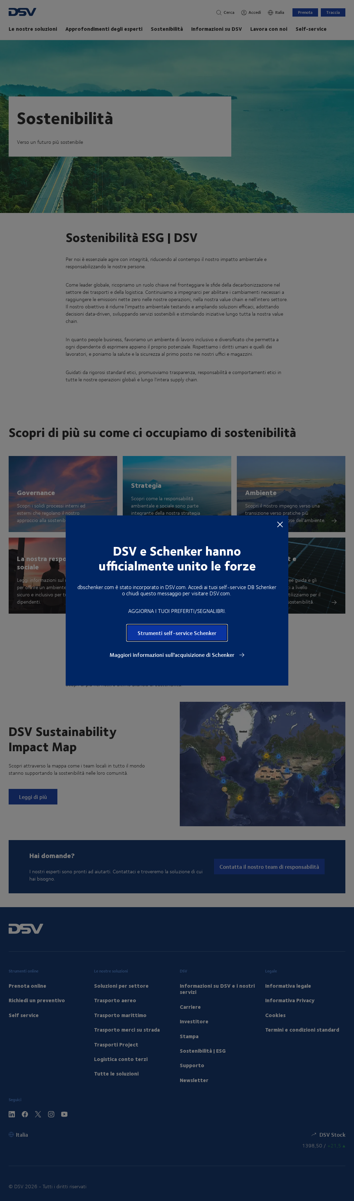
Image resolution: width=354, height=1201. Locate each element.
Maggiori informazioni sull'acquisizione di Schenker (173, 655)
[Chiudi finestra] (280, 524)
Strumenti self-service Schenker (177, 633)
